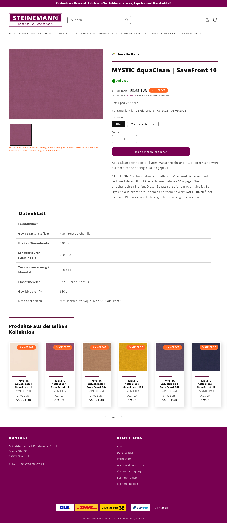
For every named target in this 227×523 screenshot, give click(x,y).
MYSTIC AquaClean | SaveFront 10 (60, 384)
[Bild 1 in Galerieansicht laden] (20, 134)
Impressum (124, 458)
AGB (119, 446)
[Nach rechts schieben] (121, 417)
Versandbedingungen (131, 471)
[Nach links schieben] (106, 417)
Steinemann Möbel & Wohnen (107, 518)
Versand (131, 95)
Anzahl (115, 131)
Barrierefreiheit (127, 477)
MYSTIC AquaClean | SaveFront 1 (23, 384)
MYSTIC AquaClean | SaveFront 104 (97, 384)
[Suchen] (127, 20)
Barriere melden (127, 483)
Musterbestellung (143, 124)
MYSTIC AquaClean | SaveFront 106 (170, 384)
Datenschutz (125, 452)
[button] (29, 33)
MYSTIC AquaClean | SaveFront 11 (206, 384)
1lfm (119, 124)
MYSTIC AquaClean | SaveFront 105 (133, 384)
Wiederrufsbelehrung (131, 465)
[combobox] (99, 20)
